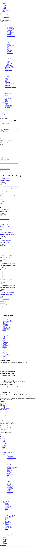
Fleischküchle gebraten (5, 180)
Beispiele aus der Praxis (8, 105)
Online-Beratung (3, 21)
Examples (6, 108)
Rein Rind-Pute (9, 58)
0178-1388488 (6, 408)
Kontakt (3, 9)
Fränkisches (9, 31)
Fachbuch (6, 101)
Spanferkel (8, 42)
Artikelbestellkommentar (4, 129)
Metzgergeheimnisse (8, 517)
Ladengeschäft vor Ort (8, 77)
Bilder (6, 99)
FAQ (3, 6)
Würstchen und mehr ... (10, 39)
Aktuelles (4, 2)
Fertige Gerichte (9, 50)
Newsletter (4, 7)
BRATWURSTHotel (5, 501)
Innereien (8, 54)
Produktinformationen (8, 65)
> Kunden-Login (14, 546)
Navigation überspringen (4, 0)
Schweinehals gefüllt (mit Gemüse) (7, 287)
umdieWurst (4, 73)
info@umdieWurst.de (3, 409)
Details (6, 104)
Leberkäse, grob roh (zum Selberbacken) (9, 195)
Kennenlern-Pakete (10, 59)
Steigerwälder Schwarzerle (11, 32)
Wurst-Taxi (6, 79)
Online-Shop (4, 25)
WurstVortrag (4, 94)
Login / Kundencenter (6, 10)
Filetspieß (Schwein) (4, 219)
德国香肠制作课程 (8, 93)
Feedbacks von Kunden (8, 106)
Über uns (6, 80)
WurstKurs (4, 102)
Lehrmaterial (9, 60)
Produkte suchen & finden (9, 66)
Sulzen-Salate (9, 51)
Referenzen (6, 100)
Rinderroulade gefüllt (5, 226)
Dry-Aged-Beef (9, 30)
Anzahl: (1, 130)
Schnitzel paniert (4, 211)
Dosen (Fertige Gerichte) (11, 35)
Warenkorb (6, 68)
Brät (1, 203)
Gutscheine (8, 52)
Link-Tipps (6, 84)
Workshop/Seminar (8, 97)
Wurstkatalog (4, 114)
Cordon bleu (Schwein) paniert (7, 234)
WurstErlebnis (4, 86)
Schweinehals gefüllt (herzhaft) (6, 294)
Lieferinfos (6, 71)
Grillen (8, 46)
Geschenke (8, 40)
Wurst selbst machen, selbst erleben (10, 87)
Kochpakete (4, 348)
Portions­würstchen (10, 37)
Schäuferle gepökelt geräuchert (7, 308)
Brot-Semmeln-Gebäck (10, 56)
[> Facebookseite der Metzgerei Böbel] (7, 452)
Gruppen (6, 91)
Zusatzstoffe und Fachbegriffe (9, 83)
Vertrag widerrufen (3, 434)
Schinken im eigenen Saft (5, 257)
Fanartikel (8, 61)
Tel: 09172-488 (2, 407)
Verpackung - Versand (8, 70)
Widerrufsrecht (4, 110)
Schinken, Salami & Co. (11, 36)
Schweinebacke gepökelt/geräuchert (8, 265)
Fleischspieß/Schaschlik (5, 250)
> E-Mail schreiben (20, 546)
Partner (6, 81)
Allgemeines (7, 95)
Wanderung (6, 518)
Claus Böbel (7, 76)
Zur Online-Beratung (3, 429)
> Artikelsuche (8, 546)
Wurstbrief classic (9, 41)
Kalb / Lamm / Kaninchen (11, 45)
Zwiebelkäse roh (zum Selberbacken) (8, 279)
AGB (3, 4)
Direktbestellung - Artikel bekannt (10, 67)
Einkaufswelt (7, 26)
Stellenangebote (7, 82)
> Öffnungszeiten (3, 546)
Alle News (6, 74)
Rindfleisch (8, 44)
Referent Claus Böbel (8, 98)
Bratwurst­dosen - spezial (11, 28)
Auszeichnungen (7, 85)
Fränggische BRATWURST (9, 88)
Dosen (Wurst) (9, 34)
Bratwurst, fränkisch (10, 27)
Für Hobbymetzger (10, 53)
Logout (3, 11)
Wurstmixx (8, 64)
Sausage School (7, 107)
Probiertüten (4, 347)
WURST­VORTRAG (10, 62)
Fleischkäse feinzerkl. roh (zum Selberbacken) (10, 188)
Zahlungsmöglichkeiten (8, 69)
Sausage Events (7, 92)
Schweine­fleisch (9, 43)
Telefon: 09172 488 (27, 546)
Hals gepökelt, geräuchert (5, 242)
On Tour (6, 90)
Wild (7, 49)
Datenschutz (4, 5)
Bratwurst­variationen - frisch (11, 29)
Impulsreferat (7, 96)
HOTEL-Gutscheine (10, 57)
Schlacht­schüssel (9, 33)
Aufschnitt (4, 330)
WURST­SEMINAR (10, 63)
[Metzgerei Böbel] (2, 13)
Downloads (4, 8)
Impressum (4, 3)
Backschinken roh (4, 301)
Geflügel (8, 48)
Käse (7, 47)
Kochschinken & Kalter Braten (7, 331)
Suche (5, 545)
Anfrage (16, 392)
